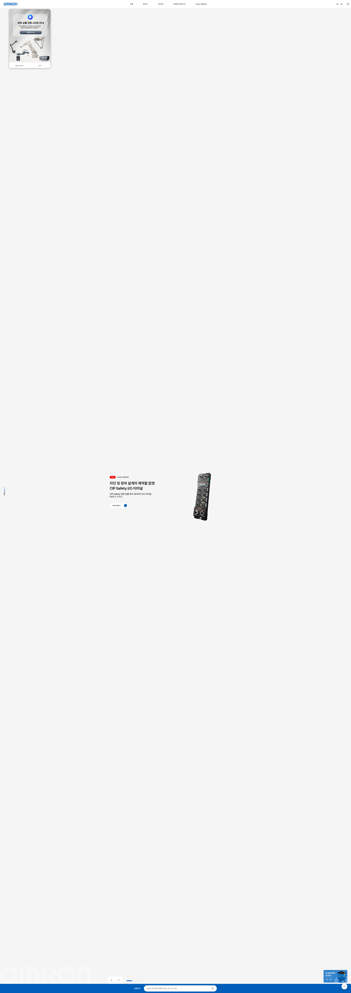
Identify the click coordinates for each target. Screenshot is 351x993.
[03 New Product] (4, 499)
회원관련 (341, 4)
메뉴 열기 (348, 4)
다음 (118, 980)
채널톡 (335, 976)
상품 (131, 4)
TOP (344, 987)
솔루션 (145, 4)
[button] (129, 980)
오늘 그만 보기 (19, 66)
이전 (111, 980)
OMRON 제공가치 (179, 4)
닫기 (40, 66)
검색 (337, 4)
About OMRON (201, 4)
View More (116, 505)
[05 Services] (4, 503)
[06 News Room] (4, 505)
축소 (330, 979)
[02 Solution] (4, 498)
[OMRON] (10, 4)
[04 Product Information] (4, 501)
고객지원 (160, 4)
